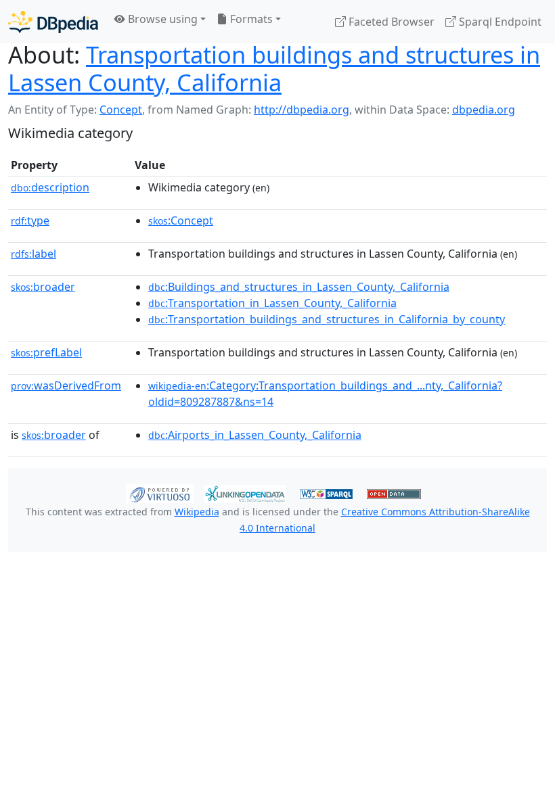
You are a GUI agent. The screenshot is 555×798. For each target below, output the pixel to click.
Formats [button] (250, 18)
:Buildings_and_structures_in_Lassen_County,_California (298, 286)
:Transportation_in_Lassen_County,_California (272, 303)
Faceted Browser (390, 21)
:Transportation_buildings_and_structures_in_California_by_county (326, 319)
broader (43, 286)
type (30, 220)
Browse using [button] (161, 18)
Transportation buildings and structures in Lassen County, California (274, 68)
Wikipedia (197, 511)
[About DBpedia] (53, 21)
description (50, 187)
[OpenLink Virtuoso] (160, 493)
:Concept (180, 220)
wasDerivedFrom (66, 385)
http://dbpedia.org (301, 109)
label (33, 253)
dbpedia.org (483, 109)
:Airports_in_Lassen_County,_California (254, 434)
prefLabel (46, 352)
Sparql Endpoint (498, 21)
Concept (120, 109)
